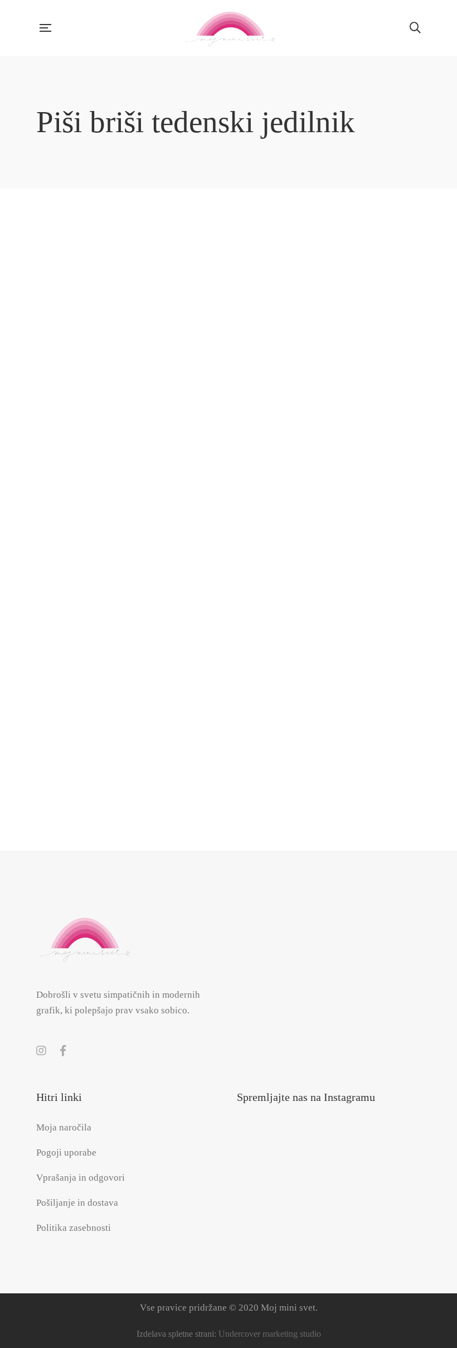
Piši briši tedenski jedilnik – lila (228, 554)
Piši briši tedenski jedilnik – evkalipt (93, 554)
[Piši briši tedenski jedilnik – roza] (228, 677)
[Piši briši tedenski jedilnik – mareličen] (364, 475)
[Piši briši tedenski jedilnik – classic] (228, 273)
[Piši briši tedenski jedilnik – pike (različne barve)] (92, 677)
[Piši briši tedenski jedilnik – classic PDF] (364, 273)
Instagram (41, 1050)
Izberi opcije (130, 640)
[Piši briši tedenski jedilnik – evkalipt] (92, 475)
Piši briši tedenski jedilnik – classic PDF (364, 352)
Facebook (63, 1050)
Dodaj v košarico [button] (130, 236)
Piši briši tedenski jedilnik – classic (228, 352)
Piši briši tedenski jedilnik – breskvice (93, 352)
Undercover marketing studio (269, 1334)
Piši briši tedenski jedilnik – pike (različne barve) (93, 756)
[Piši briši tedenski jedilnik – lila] (228, 475)
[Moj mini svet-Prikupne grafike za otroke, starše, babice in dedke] (230, 28)
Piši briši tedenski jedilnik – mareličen (364, 554)
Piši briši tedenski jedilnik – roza (228, 756)
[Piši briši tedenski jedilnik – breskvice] (92, 273)
